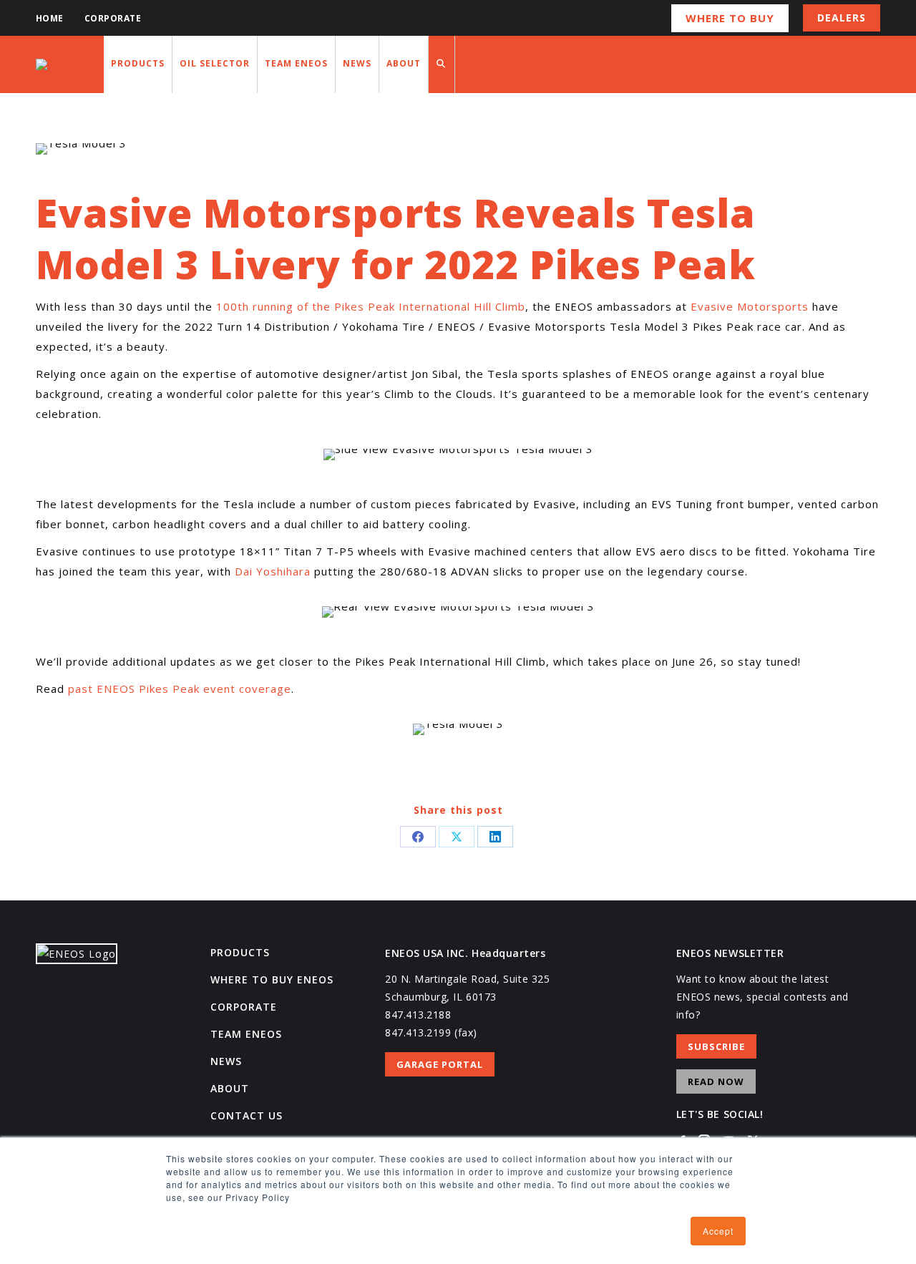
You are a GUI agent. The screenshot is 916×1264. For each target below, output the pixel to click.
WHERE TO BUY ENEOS (271, 979)
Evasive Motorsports (750, 306)
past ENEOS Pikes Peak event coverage (179, 688)
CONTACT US (246, 1115)
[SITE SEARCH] (441, 64)
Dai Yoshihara (273, 571)
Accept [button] (718, 1231)
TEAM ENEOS (246, 1034)
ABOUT (229, 1088)
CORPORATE (243, 1006)
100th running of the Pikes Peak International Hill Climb (370, 306)
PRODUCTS (240, 952)
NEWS (226, 1061)
